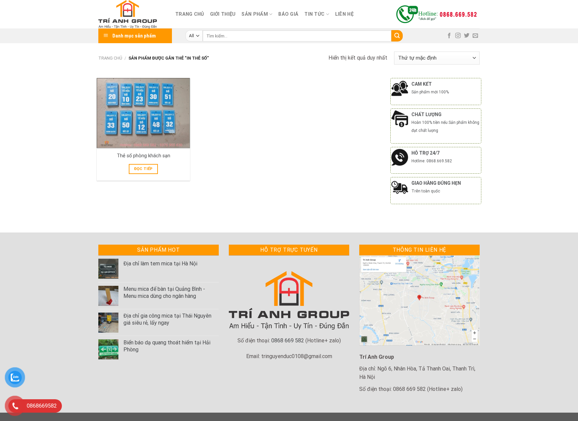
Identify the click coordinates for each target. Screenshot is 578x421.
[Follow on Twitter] (466, 36)
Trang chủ (189, 14)
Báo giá (288, 14)
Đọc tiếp (143, 168)
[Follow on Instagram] (458, 36)
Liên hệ (344, 14)
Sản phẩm (255, 14)
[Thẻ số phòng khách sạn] (143, 113)
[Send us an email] (475, 36)
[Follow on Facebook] (449, 36)
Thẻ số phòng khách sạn (143, 156)
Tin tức (314, 14)
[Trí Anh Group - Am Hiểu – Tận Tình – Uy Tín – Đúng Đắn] (131, 14)
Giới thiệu (223, 14)
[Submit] (397, 35)
